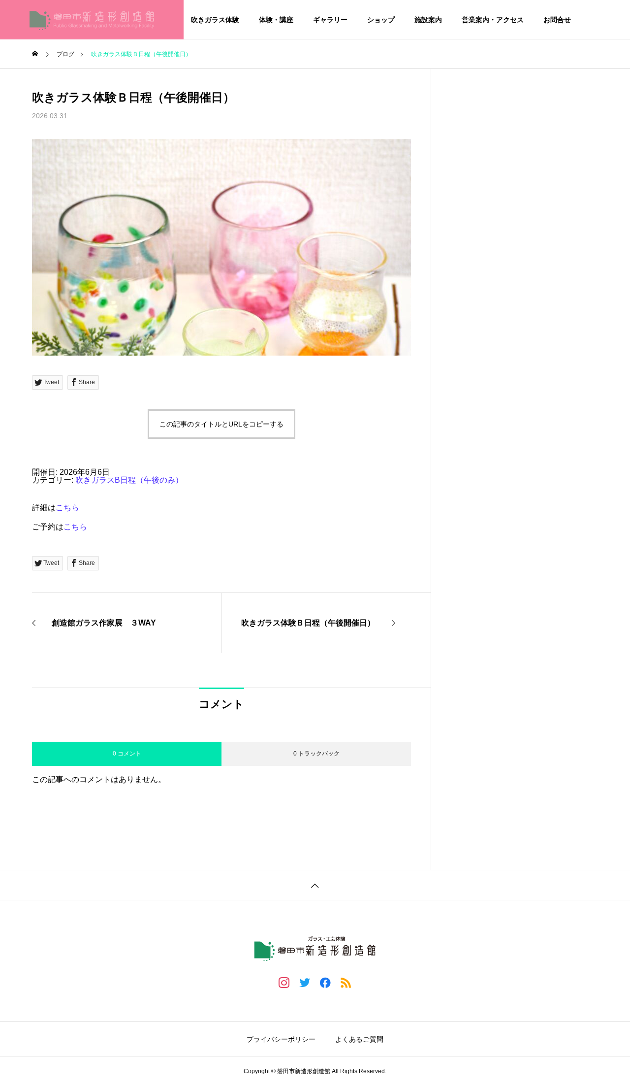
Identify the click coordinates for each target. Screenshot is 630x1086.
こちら (67, 507)
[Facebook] (325, 982)
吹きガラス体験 (215, 20)
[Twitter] (304, 982)
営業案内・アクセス (493, 20)
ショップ (381, 20)
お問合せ (557, 20)
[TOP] (315, 885)
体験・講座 (276, 20)
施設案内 (428, 20)
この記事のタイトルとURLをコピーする (221, 424)
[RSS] (346, 982)
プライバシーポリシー (281, 1039)
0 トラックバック (316, 753)
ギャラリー (330, 20)
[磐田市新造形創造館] (92, 19)
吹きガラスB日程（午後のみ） (129, 480)
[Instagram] (284, 982)
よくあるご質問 (359, 1039)
